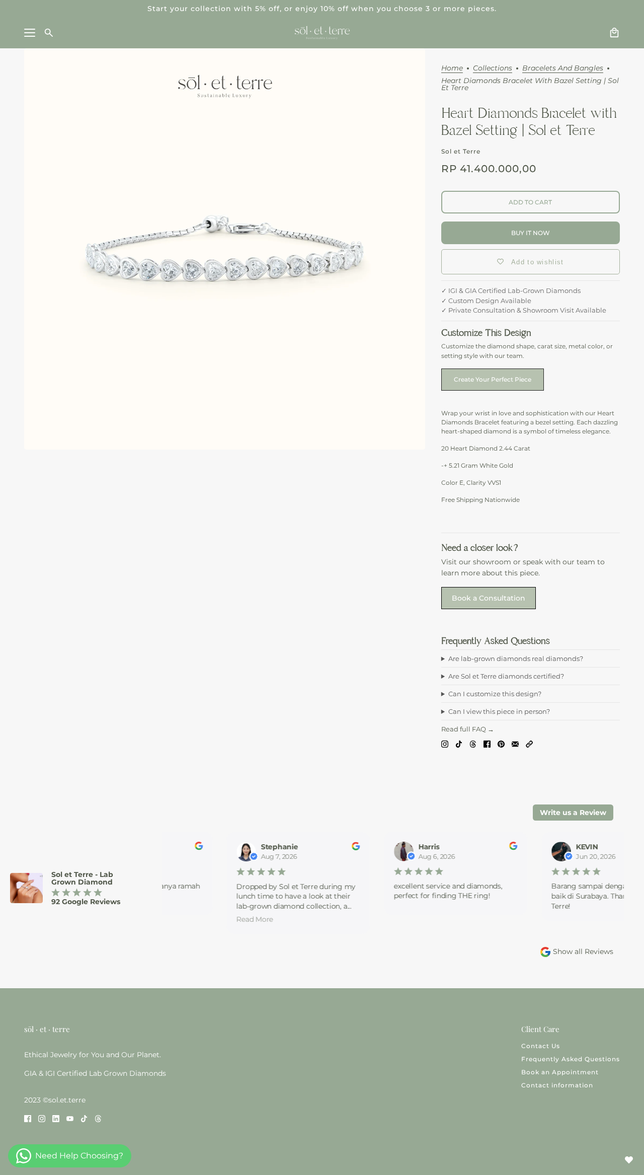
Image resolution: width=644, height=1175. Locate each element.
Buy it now (530, 233)
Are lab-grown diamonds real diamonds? (515, 658)
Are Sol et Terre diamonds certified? (506, 676)
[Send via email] (515, 743)
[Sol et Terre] (322, 32)
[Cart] (614, 32)
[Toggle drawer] (29, 33)
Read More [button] (250, 919)
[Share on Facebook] (487, 743)
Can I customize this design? (494, 694)
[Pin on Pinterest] (501, 743)
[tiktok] (84, 1118)
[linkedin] (55, 1118)
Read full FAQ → (467, 729)
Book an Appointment (560, 1072)
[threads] (98, 1118)
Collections (492, 68)
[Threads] (472, 743)
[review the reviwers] (194, 847)
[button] (529, 743)
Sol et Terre (460, 151)
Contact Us (540, 1046)
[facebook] (27, 1118)
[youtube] (69, 1118)
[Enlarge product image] (224, 249)
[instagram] (41, 1118)
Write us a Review (573, 812)
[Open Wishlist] (629, 1160)
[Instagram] (444, 743)
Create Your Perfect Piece (492, 379)
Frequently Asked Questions (570, 1059)
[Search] (48, 32)
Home (452, 68)
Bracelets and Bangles (562, 68)
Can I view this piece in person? (499, 711)
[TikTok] (458, 743)
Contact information (557, 1085)
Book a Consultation (488, 598)
